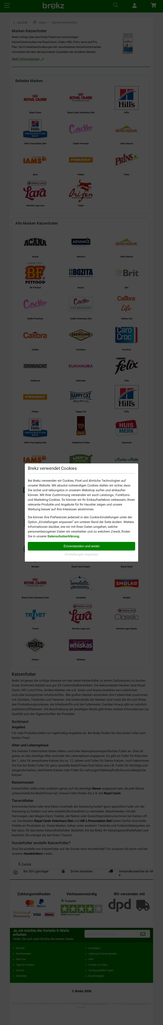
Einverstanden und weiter (82, 546)
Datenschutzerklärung (63, 536)
